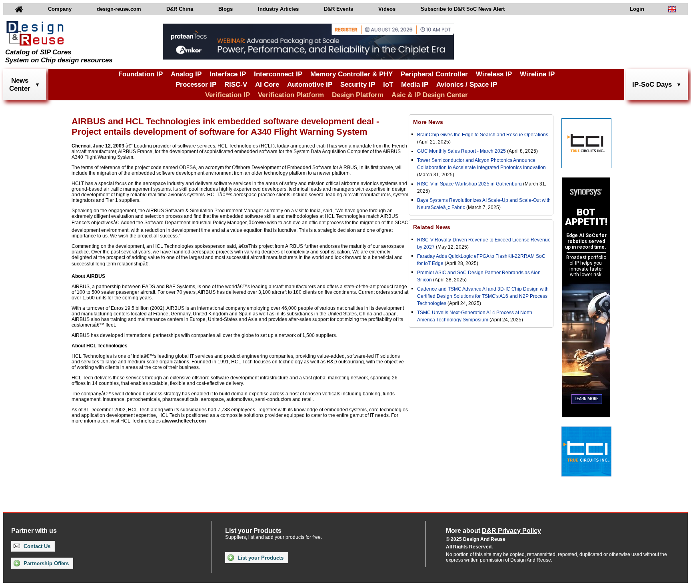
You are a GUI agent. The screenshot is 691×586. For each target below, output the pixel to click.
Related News (431, 227)
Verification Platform (291, 95)
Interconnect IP (278, 74)
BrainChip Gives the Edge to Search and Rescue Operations (482, 135)
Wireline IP (537, 74)
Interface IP (228, 74)
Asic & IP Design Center (429, 95)
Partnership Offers (45, 563)
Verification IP (227, 95)
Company (60, 9)
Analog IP (186, 74)
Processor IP (196, 84)
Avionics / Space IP (466, 84)
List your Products (260, 558)
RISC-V (235, 84)
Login (637, 9)
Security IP (357, 84)
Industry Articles (278, 9)
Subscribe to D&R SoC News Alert (463, 9)
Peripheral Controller (434, 74)
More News (428, 122)
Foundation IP (140, 74)
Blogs (225, 9)
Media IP (414, 84)
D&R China (179, 9)
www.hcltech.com (186, 421)
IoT (388, 84)
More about (493, 530)
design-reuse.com (119, 9)
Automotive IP (309, 84)
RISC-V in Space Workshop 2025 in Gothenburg (469, 184)
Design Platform (357, 95)
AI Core (267, 84)
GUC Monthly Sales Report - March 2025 (461, 151)
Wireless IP (494, 74)
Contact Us (36, 546)
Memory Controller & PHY (351, 74)
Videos (386, 9)
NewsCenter (19, 84)
